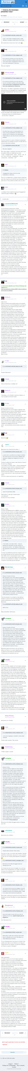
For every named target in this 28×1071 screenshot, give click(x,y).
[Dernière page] (26, 22)
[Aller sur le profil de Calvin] (2, 445)
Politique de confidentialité (9, 1065)
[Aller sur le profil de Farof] (2, 953)
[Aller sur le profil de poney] (2, 30)
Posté (10, 31)
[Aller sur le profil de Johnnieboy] (2, 831)
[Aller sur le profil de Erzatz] (2, 404)
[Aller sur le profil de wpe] (2, 165)
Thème (16, 1063)
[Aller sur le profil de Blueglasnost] (2, 906)
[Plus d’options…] (25, 30)
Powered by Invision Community (14, 1068)
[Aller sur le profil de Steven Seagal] (2, 73)
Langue (10, 1063)
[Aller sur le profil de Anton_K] (2, 298)
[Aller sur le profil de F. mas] (2, 361)
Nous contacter (20, 1065)
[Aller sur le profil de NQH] (2, 188)
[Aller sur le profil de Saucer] (2, 123)
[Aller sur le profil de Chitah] (2, 380)
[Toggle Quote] (3, 35)
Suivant (22, 22)
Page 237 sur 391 (15, 23)
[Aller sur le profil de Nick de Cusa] (2, 568)
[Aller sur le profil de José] (2, 727)
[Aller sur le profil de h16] (2, 50)
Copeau (5, 15)
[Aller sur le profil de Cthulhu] (2, 660)
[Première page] (2, 22)
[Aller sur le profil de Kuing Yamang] (2, 716)
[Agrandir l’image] (21, 42)
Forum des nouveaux (17, 17)
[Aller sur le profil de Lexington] (2, 619)
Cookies (14, 1067)
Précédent (6, 22)
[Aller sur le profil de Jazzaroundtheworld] (2, 204)
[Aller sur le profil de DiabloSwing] (2, 747)
